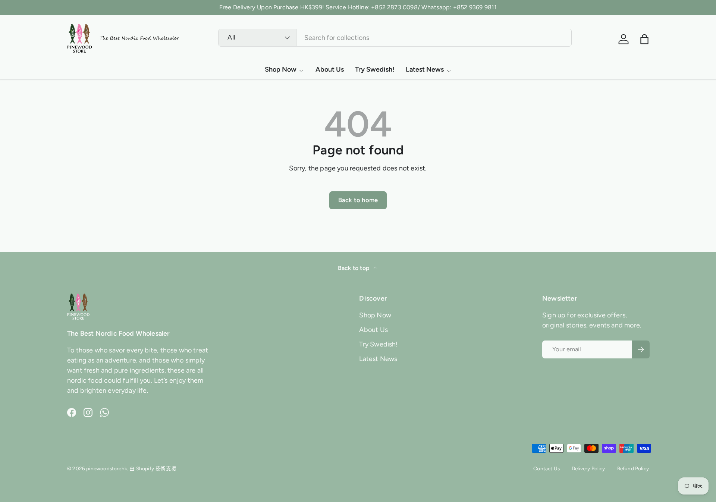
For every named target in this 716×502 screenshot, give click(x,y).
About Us (329, 69)
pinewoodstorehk (106, 468)
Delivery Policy (588, 468)
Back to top (354, 268)
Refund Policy (633, 468)
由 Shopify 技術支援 (152, 468)
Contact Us (546, 468)
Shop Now (280, 69)
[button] (644, 39)
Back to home (358, 200)
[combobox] (395, 37)
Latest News (425, 69)
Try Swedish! (375, 69)
